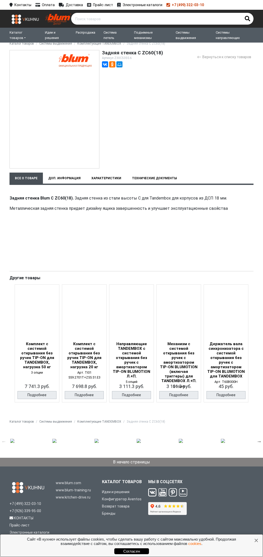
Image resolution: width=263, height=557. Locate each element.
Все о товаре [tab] (26, 178)
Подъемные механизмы (143, 35)
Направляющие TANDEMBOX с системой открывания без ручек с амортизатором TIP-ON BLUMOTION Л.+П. (131, 360)
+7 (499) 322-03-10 (188, 5)
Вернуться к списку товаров (224, 56)
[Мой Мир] (119, 64)
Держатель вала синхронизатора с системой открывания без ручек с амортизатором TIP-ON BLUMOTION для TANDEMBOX (226, 360)
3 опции (37, 372)
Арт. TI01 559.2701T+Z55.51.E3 (84, 375)
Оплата (48, 5)
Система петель (110, 35)
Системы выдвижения (186, 35)
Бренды (108, 513)
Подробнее (36, 395)
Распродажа (85, 32)
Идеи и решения (52, 35)
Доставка (74, 5)
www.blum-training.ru (73, 490)
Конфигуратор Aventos (122, 499)
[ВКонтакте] (105, 64)
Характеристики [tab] (106, 178)
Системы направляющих (228, 35)
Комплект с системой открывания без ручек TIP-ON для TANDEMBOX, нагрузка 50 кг (37, 355)
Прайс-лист (103, 5)
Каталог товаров (16, 35)
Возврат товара (115, 506)
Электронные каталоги (142, 5)
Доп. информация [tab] (64, 178)
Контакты (22, 5)
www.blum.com (68, 483)
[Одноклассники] (112, 64)
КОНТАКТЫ (23, 518)
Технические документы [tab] (154, 178)
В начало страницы (131, 462)
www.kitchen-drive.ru (73, 497)
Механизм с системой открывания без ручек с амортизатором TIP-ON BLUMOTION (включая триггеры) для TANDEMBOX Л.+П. (179, 362)
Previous (3, 440)
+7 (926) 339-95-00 (25, 511)
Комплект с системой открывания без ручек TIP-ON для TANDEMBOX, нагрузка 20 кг (84, 355)
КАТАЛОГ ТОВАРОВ (122, 481)
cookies (194, 543)
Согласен (131, 551)
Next (259, 440)
